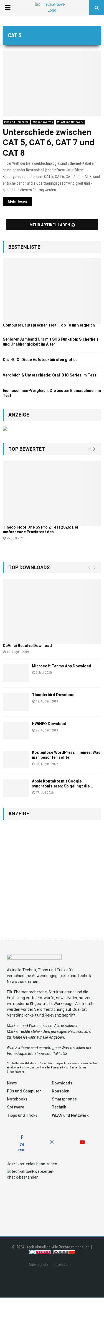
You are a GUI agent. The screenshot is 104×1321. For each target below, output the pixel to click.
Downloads (62, 1083)
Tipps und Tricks (22, 1115)
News (12, 1083)
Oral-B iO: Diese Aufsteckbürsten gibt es (40, 359)
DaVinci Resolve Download (27, 645)
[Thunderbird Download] (16, 701)
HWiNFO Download (49, 723)
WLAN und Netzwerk (70, 122)
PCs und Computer (16, 122)
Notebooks (17, 1099)
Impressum (62, 1265)
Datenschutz (38, 1265)
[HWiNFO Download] (16, 730)
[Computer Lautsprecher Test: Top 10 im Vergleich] (52, 291)
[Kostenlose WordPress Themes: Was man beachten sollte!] (16, 759)
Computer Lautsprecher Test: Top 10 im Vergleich (49, 325)
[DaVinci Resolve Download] (52, 611)
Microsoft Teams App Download (61, 666)
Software (15, 1107)
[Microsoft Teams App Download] (16, 673)
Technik (59, 1107)
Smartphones (64, 1099)
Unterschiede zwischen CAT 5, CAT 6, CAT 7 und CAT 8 (48, 142)
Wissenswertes (42, 122)
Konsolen (60, 1091)
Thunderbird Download (53, 695)
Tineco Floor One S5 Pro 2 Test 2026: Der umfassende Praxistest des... (40, 529)
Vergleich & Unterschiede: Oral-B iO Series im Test (49, 375)
